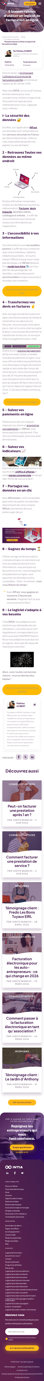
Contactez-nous (22, 1370)
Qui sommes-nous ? (12, 1256)
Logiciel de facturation (10, 37)
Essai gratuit (30, 4)
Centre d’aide (10, 1235)
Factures (8, 1195)
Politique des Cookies (22, 1377)
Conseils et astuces (11, 39)
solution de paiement (29, 350)
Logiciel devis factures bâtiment (17, 1271)
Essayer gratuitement (22, 1147)
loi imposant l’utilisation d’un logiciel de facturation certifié (17, 76)
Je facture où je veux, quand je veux (22, 291)
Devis (7, 1192)
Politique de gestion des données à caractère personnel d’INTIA (22, 1374)
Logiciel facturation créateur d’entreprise (20, 1309)
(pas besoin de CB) (22, 1152)
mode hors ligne (16, 266)
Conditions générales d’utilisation (29, 1367)
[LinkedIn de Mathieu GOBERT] (34, 704)
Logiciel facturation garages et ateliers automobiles (19, 1299)
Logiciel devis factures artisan (16, 1277)
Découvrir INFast (11, 1186)
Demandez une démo (13, 1225)
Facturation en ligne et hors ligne (17, 1207)
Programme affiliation (13, 1265)
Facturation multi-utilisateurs (16, 1214)
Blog (23, 37)
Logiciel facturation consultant (16, 1292)
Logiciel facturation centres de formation (20, 1295)
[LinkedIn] (7, 1173)
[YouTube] (22, 1173)
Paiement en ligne (12, 1201)
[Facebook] (15, 1173)
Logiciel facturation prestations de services (21, 1289)
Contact (8, 1259)
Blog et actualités (11, 1241)
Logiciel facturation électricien (16, 1286)
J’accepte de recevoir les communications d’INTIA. (22, 1339)
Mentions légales (9, 1367)
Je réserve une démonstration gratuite (22, 689)
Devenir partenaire (12, 1262)
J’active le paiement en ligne (22, 401)
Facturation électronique (14, 1189)
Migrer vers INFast (12, 1228)
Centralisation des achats (14, 1217)
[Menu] (40, 3)
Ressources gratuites (13, 1238)
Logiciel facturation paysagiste (16, 1303)
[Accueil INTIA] (14, 1167)
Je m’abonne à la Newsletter (22, 1348)
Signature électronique (14, 1198)
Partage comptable (12, 1210)
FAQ (6, 1244)
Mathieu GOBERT (24, 51)
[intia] (8, 3)
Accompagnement (12, 1231)
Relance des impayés (13, 1204)
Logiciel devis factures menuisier (17, 1280)
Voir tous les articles (22, 1102)
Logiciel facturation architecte (16, 1274)
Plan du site (9, 1268)
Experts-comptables (13, 1306)
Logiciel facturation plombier (16, 1283)
